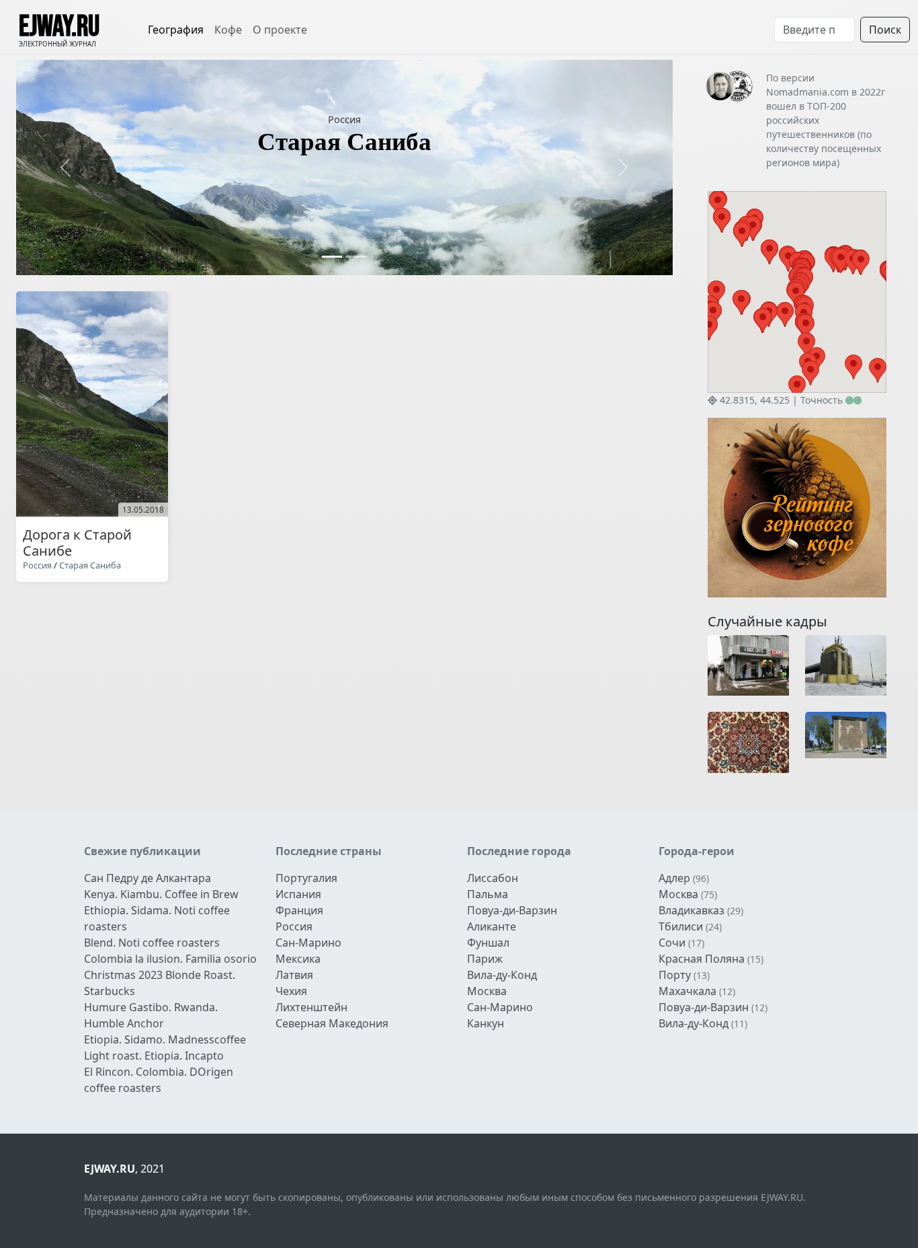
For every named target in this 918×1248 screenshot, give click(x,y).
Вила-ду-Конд (502, 974)
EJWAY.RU (59, 26)
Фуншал (488, 942)
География (176, 29)
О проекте (280, 29)
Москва (487, 991)
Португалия (306, 878)
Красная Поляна (702, 958)
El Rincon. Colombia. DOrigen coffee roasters (158, 1079)
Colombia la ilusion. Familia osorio (170, 958)
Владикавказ (691, 910)
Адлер (674, 878)
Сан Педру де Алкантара (147, 878)
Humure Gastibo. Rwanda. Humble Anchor (151, 1015)
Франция (299, 910)
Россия (344, 119)
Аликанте (491, 926)
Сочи (672, 942)
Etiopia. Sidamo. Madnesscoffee (165, 1039)
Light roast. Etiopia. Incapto (154, 1055)
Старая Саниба (90, 565)
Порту (675, 974)
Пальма (487, 894)
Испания (298, 894)
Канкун (485, 1023)
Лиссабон (492, 878)
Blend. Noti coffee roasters (152, 942)
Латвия (294, 974)
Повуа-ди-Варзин (512, 910)
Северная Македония (332, 1023)
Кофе (228, 29)
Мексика (298, 958)
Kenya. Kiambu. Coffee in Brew (161, 894)
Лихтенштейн (311, 1007)
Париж (485, 958)
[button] (65, 167)
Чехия (291, 991)
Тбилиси (681, 926)
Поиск (885, 29)
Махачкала (687, 991)
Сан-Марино (308, 942)
